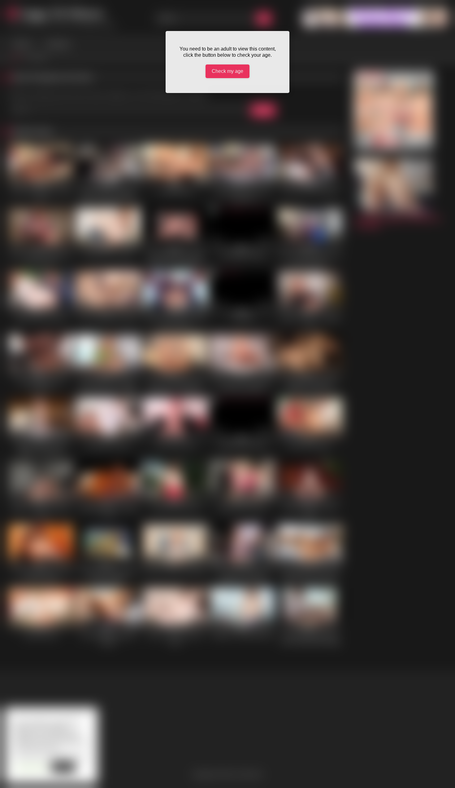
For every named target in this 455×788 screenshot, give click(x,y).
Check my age (227, 71)
